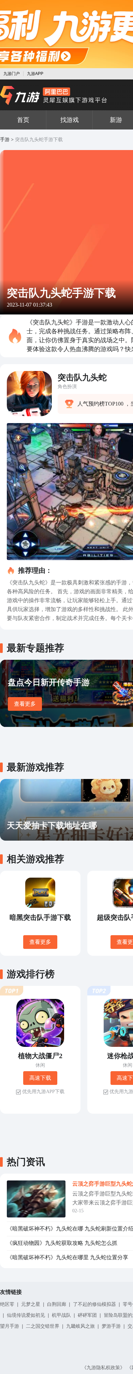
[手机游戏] (53, 96)
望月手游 (9, 1326)
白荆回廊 (56, 1304)
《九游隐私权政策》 (103, 1367)
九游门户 (11, 73)
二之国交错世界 (42, 1326)
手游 (5, 139)
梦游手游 (111, 1326)
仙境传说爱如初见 (26, 1315)
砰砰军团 (87, 1315)
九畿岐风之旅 (80, 1326)
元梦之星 (30, 1304)
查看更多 (25, 704)
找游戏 (69, 119)
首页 (23, 119)
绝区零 (7, 1304)
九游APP (35, 73)
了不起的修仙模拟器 (94, 1304)
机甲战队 (61, 1315)
